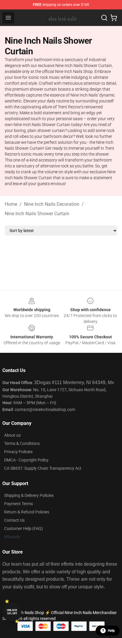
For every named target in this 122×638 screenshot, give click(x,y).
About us (12, 435)
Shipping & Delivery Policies (29, 495)
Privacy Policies (18, 451)
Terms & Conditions (22, 443)
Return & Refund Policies (26, 512)
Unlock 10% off (12, 612)
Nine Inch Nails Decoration (51, 204)
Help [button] (111, 631)
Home (11, 204)
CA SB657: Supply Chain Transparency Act (42, 468)
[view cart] (113, 17)
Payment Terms (18, 503)
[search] (104, 17)
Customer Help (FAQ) (23, 528)
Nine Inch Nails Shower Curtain (37, 213)
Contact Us (14, 520)
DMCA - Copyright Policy (26, 460)
